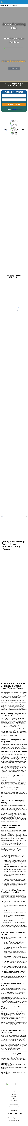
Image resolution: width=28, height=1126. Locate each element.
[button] (25, 2)
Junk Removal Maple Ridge (14, 1106)
